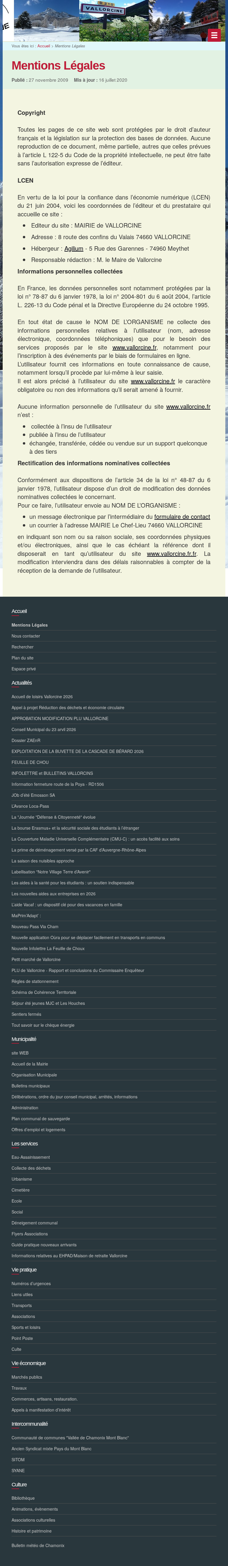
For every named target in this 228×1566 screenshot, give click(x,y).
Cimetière (21, 1190)
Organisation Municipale (34, 1075)
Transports (22, 1305)
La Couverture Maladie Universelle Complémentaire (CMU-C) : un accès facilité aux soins (96, 839)
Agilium (73, 248)
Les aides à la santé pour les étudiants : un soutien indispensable (73, 883)
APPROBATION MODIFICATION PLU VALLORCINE (60, 718)
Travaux (19, 1388)
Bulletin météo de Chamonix (38, 1545)
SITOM (18, 1459)
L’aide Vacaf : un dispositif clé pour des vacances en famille (67, 904)
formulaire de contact (182, 516)
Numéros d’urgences (31, 1283)
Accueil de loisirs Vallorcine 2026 (42, 696)
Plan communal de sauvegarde (41, 1118)
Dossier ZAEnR (26, 740)
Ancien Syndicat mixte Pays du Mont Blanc (51, 1448)
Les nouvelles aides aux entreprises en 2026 (54, 894)
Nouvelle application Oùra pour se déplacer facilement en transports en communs (88, 937)
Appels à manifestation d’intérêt (41, 1410)
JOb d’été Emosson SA (33, 795)
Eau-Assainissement (31, 1157)
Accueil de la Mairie (30, 1064)
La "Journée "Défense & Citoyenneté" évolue (54, 817)
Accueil (43, 46)
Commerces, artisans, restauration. (45, 1399)
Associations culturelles (33, 1520)
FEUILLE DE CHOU (30, 762)
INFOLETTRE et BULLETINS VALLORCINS (52, 773)
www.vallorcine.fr (134, 347)
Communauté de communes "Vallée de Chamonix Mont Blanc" (70, 1438)
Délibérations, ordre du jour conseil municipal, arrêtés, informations (74, 1097)
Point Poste (22, 1338)
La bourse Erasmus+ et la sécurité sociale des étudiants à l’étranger (75, 828)
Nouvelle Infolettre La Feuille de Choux (48, 948)
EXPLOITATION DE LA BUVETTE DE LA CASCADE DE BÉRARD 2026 (78, 751)
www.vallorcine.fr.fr (171, 553)
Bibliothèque (23, 1498)
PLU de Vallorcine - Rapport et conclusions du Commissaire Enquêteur (78, 970)
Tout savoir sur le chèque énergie (43, 1025)
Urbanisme (22, 1179)
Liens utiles (22, 1294)
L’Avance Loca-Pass (30, 806)
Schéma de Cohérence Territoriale (44, 992)
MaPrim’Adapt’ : (26, 915)
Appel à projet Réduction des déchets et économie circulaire (68, 707)
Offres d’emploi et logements (38, 1129)
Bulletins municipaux (31, 1086)
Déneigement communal (35, 1223)
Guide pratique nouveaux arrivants (44, 1245)
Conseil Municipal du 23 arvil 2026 (44, 729)
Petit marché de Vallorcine (36, 959)
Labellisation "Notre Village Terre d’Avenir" (51, 872)
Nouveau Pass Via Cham (35, 926)
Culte (16, 1349)
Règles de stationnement (35, 981)
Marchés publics (27, 1377)
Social (17, 1212)
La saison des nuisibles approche (43, 861)
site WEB (20, 1053)
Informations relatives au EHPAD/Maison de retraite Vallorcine (69, 1255)
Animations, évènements (35, 1509)
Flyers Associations (30, 1234)
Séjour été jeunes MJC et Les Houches (48, 1003)
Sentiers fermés (26, 1014)
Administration (25, 1107)
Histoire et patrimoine (32, 1531)
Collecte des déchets (31, 1168)
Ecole (17, 1201)
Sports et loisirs (26, 1327)
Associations (23, 1316)
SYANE (18, 1470)
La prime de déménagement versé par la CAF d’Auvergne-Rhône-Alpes (79, 850)
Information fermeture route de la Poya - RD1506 (58, 784)
